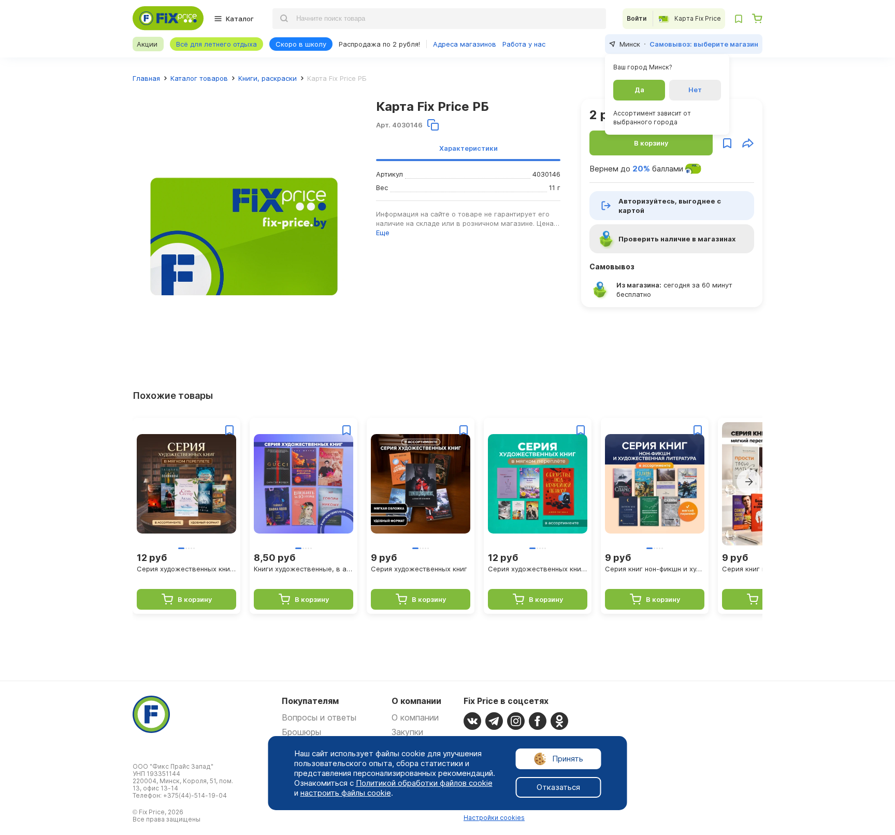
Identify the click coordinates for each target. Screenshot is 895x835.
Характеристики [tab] (468, 148)
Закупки (407, 732)
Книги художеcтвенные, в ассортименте (303, 569)
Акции (147, 44)
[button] (749, 481)
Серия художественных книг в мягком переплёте (186, 569)
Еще (382, 232)
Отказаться (558, 787)
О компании (415, 717)
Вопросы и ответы (319, 717)
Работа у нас (523, 44)
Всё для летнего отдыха (216, 44)
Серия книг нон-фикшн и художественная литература (654, 569)
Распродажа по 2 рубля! (379, 44)
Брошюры (301, 732)
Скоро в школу (301, 44)
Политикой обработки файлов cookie (424, 783)
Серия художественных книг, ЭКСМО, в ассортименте (537, 569)
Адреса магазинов (464, 44)
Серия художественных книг (419, 569)
